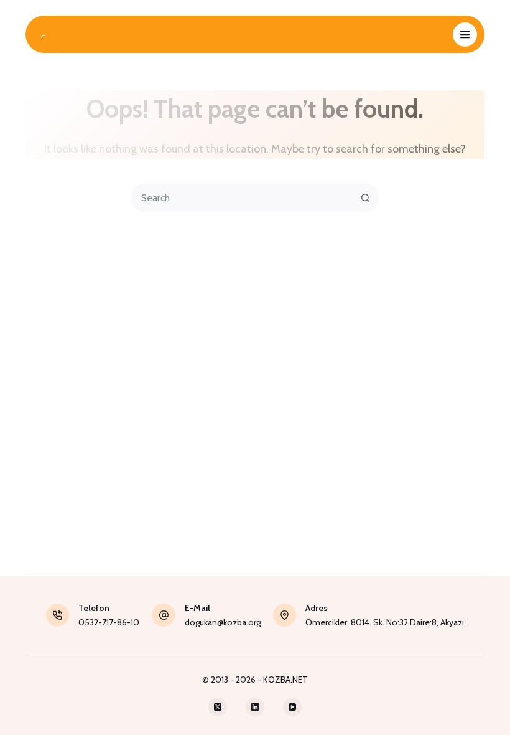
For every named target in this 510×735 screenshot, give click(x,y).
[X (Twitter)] (217, 707)
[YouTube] (292, 707)
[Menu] (465, 34)
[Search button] (365, 198)
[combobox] (242, 198)
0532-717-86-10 (108, 622)
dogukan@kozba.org (223, 622)
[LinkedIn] (255, 707)
